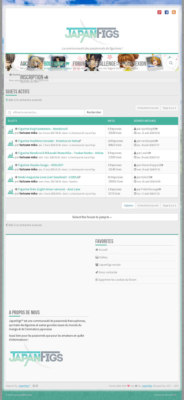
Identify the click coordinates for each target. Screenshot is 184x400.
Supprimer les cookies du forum (117, 280)
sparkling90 (148, 129)
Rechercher (94, 112)
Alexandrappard (151, 165)
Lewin (144, 153)
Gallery (103, 257)
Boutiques (54, 63)
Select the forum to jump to (91, 217)
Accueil (28, 63)
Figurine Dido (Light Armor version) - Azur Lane (49, 189)
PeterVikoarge (149, 189)
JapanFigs (147, 386)
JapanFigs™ (24, 386)
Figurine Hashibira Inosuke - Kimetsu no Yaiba (48, 141)
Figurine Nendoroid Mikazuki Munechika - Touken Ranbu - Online (60, 153)
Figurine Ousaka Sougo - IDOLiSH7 (40, 165)
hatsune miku (28, 133)
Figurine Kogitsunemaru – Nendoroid (43, 129)
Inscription (32, 77)
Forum (80, 63)
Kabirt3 (145, 177)
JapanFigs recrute (109, 265)
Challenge (105, 63)
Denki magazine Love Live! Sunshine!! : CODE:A (48, 177)
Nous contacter (107, 272)
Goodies (73, 181)
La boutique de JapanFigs (82, 133)
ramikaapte (148, 141)
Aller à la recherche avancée (25, 100)
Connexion (136, 63)
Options (128, 205)
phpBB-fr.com (25, 394)
